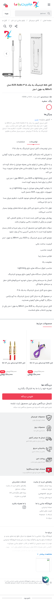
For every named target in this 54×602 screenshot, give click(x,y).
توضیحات (33, 141)
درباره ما (49, 518)
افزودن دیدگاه (27, 396)
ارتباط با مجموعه (45, 514)
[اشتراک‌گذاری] (16, 26)
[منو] (49, 4)
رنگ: (50, 101)
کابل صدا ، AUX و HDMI (31, 96)
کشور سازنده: (44, 119)
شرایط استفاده (46, 489)
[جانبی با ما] (24, 507)
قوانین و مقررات (20, 496)
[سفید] (49, 107)
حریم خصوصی (45, 493)
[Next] (7, 54)
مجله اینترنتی (47, 507)
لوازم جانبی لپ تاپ (18, 20)
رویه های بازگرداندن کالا (17, 492)
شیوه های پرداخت (45, 497)
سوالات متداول (20, 489)
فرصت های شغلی (46, 510)
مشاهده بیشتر (45, 554)
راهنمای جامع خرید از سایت (16, 485)
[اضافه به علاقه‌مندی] (10, 26)
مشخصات (20, 141)
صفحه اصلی (47, 20)
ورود (6, 13)
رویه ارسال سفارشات (45, 485)
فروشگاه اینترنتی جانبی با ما (20, 581)
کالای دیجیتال (34, 20)
